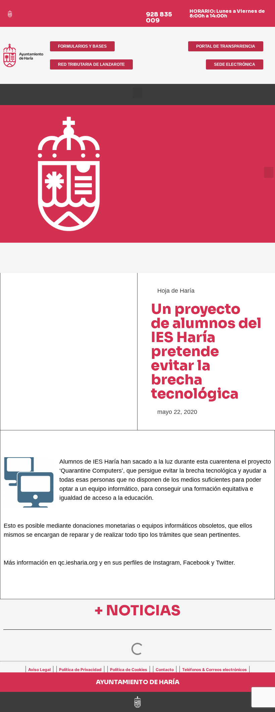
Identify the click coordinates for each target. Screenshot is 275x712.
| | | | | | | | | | (137, 669)
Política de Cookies (128, 669)
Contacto (165, 669)
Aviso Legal (39, 669)
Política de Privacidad (80, 669)
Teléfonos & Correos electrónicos (214, 669)
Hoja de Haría (176, 290)
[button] (137, 92)
